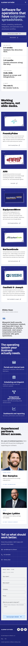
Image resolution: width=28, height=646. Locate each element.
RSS (5, 638)
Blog (2, 638)
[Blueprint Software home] (8, 2)
